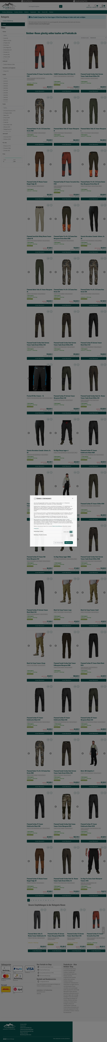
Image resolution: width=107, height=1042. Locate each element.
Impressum (36, 528)
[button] (71, 532)
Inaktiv (72, 535)
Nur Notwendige (59, 542)
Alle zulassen (68, 542)
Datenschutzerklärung (57, 526)
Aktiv (71, 531)
